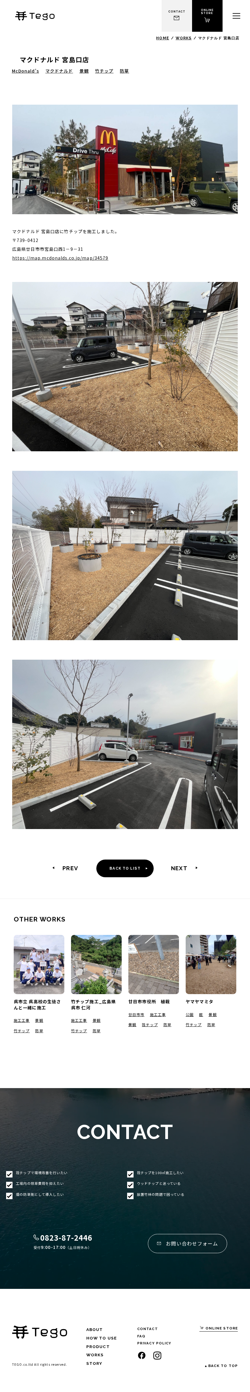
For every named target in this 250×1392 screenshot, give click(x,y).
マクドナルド (59, 71)
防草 (124, 71)
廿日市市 (136, 1014)
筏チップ (150, 1024)
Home (162, 38)
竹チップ (104, 71)
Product (98, 1346)
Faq (141, 1336)
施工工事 (22, 1020)
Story (94, 1363)
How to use (101, 1338)
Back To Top (223, 1366)
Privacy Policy (154, 1343)
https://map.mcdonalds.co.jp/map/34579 (60, 258)
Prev (70, 868)
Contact (147, 1329)
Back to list (124, 868)
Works (184, 38)
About (94, 1329)
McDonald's (25, 71)
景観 (84, 71)
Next (179, 868)
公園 (190, 1014)
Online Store (221, 1328)
